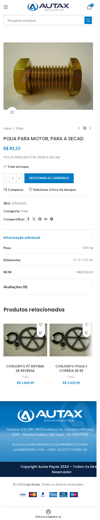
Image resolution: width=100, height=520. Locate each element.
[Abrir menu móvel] (5, 7)
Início (7, 128)
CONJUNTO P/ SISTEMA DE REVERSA (25, 368)
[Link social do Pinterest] (40, 219)
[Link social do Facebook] (28, 219)
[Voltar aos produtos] (84, 128)
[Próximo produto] (90, 128)
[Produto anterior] (79, 128)
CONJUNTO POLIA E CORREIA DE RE (71, 368)
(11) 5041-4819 (32, 429)
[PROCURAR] (88, 20)
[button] (41, 333)
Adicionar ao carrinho (49, 178)
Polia (19, 128)
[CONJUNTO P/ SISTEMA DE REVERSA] (25, 340)
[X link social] (34, 219)
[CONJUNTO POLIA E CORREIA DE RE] (71, 340)
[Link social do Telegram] (52, 219)
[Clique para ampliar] (12, 112)
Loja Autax (32, 484)
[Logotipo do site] (48, 7)
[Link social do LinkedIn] (46, 219)
